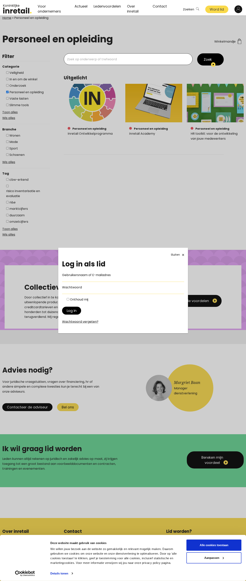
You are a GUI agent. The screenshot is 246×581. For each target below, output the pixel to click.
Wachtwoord (72, 287)
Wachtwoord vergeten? (80, 321)
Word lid (217, 9)
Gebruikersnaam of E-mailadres (86, 275)
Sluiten (175, 255)
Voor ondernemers (49, 9)
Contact (160, 6)
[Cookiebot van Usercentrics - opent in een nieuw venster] (25, 573)
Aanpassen (211, 557)
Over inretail (133, 9)
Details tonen (59, 573)
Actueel (81, 6)
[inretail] (17, 8)
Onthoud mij (79, 299)
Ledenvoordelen (107, 6)
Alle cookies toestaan (214, 545)
